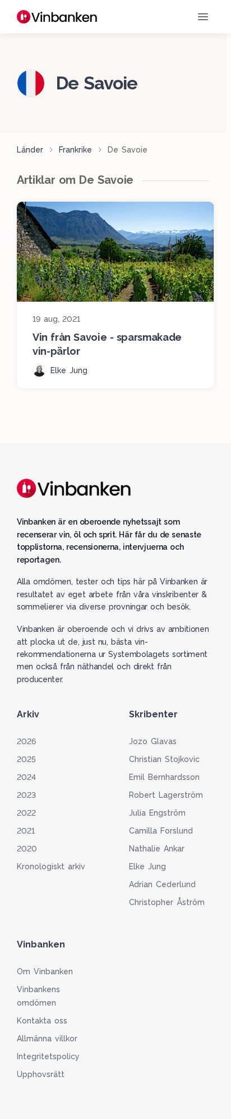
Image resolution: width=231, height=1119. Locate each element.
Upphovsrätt (40, 1074)
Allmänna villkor (47, 1038)
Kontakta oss (42, 1020)
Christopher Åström (167, 902)
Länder (30, 149)
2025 (26, 759)
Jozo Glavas (153, 741)
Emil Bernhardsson (164, 777)
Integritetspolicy (48, 1056)
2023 (26, 795)
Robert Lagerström (166, 795)
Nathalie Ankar (156, 848)
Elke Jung (147, 866)
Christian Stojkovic (164, 759)
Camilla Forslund (161, 830)
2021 (26, 830)
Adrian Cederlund (162, 884)
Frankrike (75, 149)
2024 (26, 777)
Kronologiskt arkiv (51, 866)
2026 (26, 741)
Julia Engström (157, 812)
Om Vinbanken (45, 971)
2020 (27, 848)
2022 (26, 812)
